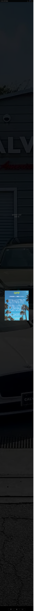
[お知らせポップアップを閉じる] (27, 292)
